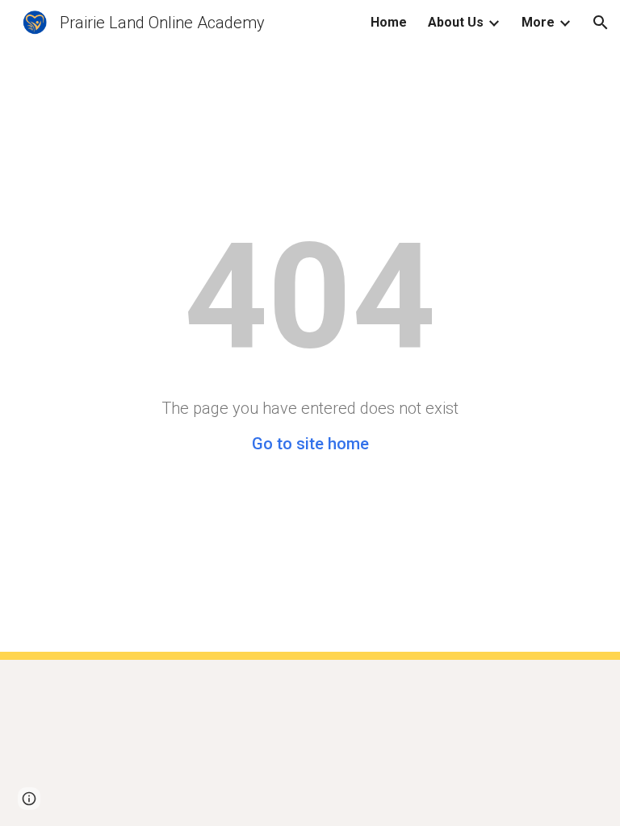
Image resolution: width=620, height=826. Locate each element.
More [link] (538, 22)
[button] (600, 22)
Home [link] (389, 22)
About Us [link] (456, 22)
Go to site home (310, 443)
